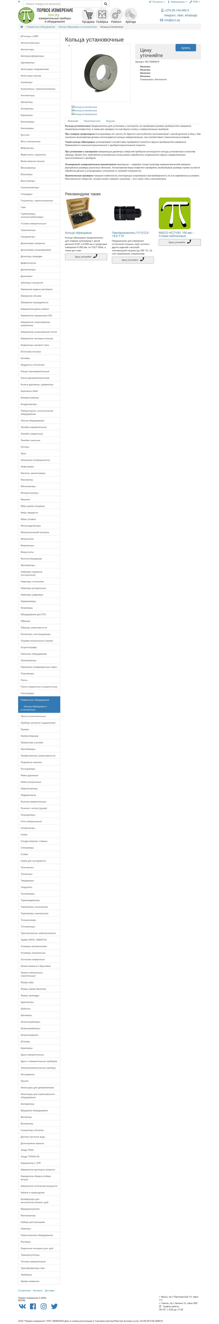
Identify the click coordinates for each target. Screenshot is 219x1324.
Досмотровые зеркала (32, 1143)
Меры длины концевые (33, 505)
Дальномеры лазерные (33, 243)
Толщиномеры (28, 919)
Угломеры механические (34, 946)
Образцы (25, 620)
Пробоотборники (29, 735)
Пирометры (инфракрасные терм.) (39, 666)
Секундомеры (28, 814)
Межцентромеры (29, 492)
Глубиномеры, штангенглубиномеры (32, 215)
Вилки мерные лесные (32, 161)
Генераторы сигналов (32, 1130)
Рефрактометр (28, 795)
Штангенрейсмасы (30, 1028)
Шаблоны (26, 1008)
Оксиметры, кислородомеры (36, 634)
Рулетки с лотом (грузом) (34, 808)
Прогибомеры (28, 749)
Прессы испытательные (33, 716)
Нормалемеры (28, 601)
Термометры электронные (34, 913)
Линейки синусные (30, 440)
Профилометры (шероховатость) (38, 755)
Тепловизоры (28, 893)
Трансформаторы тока (33, 1267)
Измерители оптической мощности (39, 1185)
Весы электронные (30, 141)
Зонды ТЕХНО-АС (30, 1156)
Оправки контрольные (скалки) (37, 640)
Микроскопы (27, 551)
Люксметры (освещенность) (35, 459)
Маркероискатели (30, 1208)
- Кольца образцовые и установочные (34, 708)
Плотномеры (27, 693)
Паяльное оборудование (34, 653)
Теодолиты (26, 887)
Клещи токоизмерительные (35, 371)
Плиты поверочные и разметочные (39, 686)
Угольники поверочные (33, 959)
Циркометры (27, 1002)
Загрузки (110, 120)
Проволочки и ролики (32, 742)
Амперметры (27, 1103)
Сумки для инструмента (33, 860)
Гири (23, 207)
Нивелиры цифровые (32, 594)
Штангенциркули (29, 1034)
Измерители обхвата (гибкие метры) (36, 1177)
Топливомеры (28, 926)
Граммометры (28, 230)
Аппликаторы (28, 95)
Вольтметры (27, 1123)
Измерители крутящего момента (38, 1169)
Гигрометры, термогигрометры (37, 200)
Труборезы (26, 1274)
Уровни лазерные (30, 1281)
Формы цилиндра (30, 995)
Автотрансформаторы (32, 55)
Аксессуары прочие (31, 75)
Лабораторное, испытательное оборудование (37, 412)
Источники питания (31, 351)
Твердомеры (27, 880)
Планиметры (27, 673)
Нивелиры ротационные (33, 588)
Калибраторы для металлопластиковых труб (34, 1200)
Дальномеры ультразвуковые (36, 249)
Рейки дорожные (29, 775)
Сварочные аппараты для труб (37, 1248)
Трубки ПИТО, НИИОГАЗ (33, 939)
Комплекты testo (29, 390)
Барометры (27, 115)
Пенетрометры (28, 660)
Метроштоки (27, 538)
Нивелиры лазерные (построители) (31, 573)
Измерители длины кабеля (35, 308)
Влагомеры (27, 174)
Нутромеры (27, 607)
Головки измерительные (33, 223)
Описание (73, 120)
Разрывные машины (31, 762)
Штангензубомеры (30, 1021)
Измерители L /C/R (31, 1162)
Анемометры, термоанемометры (38, 88)
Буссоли (25, 134)
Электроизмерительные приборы (38, 1067)
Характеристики (92, 120)
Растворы (26, 1241)
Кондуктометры (29, 404)
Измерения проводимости (34, 302)
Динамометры (28, 269)
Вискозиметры (28, 167)
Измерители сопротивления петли (39, 331)
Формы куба (27, 982)
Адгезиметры (27, 62)
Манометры (27, 479)
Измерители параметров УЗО (36, 315)
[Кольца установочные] (101, 73)
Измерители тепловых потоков (37, 338)
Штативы (25, 1041)
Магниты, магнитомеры (33, 473)
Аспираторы (27, 108)
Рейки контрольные (31, 781)
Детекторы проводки (31, 256)
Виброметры (27, 147)
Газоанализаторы (30, 187)
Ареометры (27, 101)
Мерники (25, 499)
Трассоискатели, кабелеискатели (38, 933)
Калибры (25, 358)
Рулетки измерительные (33, 801)
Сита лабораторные (31, 821)
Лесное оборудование (32, 420)
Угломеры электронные (33, 952)
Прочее (25, 1080)
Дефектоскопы (28, 262)
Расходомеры (28, 768)
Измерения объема (31, 295)
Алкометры (26, 82)
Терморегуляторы (30, 1254)
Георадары (26, 193)
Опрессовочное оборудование (37, 1235)
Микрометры (27, 545)
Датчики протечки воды (33, 1136)
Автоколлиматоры (30, 42)
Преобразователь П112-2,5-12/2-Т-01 (130, 234)
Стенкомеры (27, 847)
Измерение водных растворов (36, 289)
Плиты (24, 680)
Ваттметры (26, 1116)
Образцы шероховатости (34, 627)
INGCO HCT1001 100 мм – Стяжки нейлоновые (176, 234)
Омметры (26, 1228)
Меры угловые (28, 519)
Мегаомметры (28, 486)
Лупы (23, 453)
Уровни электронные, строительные (32, 974)
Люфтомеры (27, 466)
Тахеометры (27, 867)
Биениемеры (27, 121)
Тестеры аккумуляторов (33, 1261)
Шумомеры (27, 1048)
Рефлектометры (29, 788)
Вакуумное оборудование (34, 1110)
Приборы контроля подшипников (38, 722)
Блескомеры (27, 128)
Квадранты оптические (33, 364)
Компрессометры (30, 397)
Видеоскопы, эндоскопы (33, 154)
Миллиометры (28, 1215)
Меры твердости (29, 512)
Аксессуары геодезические (35, 69)
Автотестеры (27, 49)
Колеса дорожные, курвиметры (37, 384)
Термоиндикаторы (30, 900)
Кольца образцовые (78, 232)
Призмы (25, 729)
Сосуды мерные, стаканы (34, 841)
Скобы (24, 834)
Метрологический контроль (35, 532)
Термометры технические (34, 906)
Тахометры (26, 873)
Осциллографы (29, 647)
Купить (185, 48)
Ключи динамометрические (35, 377)
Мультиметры (28, 565)
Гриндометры (28, 236)
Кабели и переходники (33, 1192)
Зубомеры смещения (32, 282)
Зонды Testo (27, 1149)
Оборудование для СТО (33, 614)
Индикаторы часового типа (35, 344)
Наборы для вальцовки (33, 1221)
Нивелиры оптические (32, 581)
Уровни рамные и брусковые (36, 965)
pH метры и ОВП (29, 36)
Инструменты (28, 1074)
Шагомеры (26, 1015)
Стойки (24, 854)
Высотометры (28, 180)
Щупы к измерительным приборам (39, 1061)
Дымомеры (26, 276)
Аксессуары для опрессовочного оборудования (38, 1095)
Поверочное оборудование (35, 699)
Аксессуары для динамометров (37, 1087)
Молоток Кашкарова (31, 558)
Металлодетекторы (31, 525)
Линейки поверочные (32, 433)
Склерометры (28, 827)
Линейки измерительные (34, 427)
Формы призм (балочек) (33, 988)
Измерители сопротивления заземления (35, 323)
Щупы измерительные (32, 1054)
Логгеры (25, 446)
